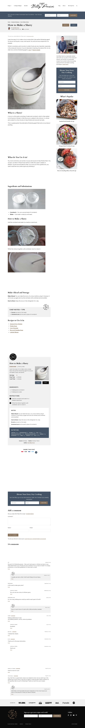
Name (9, 527)
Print (45, 382)
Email (31, 527)
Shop (59, 5)
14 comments (26, 29)
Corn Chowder (14, 328)
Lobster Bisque (14, 332)
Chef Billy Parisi (15, 27)
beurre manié (36, 50)
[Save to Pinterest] (22, 451)
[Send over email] (26, 451)
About (64, 5)
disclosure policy (30, 36)
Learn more (65, 64)
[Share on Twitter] (33, 451)
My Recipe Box (71, 5)
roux (29, 50)
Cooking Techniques (18, 5)
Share (73, 25)
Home (9, 22)
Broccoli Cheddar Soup (16, 330)
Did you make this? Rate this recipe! (17, 513)
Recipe (65, 25)
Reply (9, 587)
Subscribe (26, 5)
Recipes (9, 5)
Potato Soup (13, 326)
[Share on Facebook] (29, 451)
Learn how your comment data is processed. (35, 538)
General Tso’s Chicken (16, 324)
